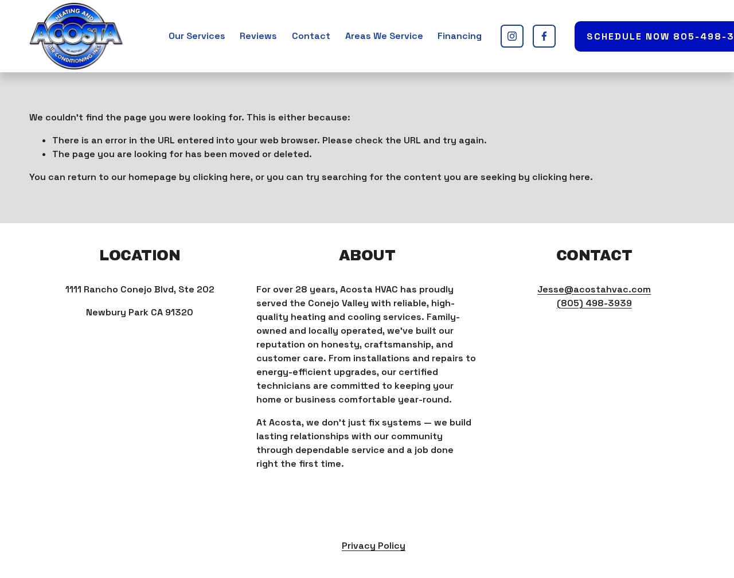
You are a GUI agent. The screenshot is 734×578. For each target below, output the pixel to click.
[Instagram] (512, 36)
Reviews (258, 36)
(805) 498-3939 (594, 303)
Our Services (197, 36)
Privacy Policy (373, 546)
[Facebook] (544, 36)
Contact (311, 36)
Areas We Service (384, 36)
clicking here (222, 177)
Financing (460, 36)
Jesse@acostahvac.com (594, 289)
